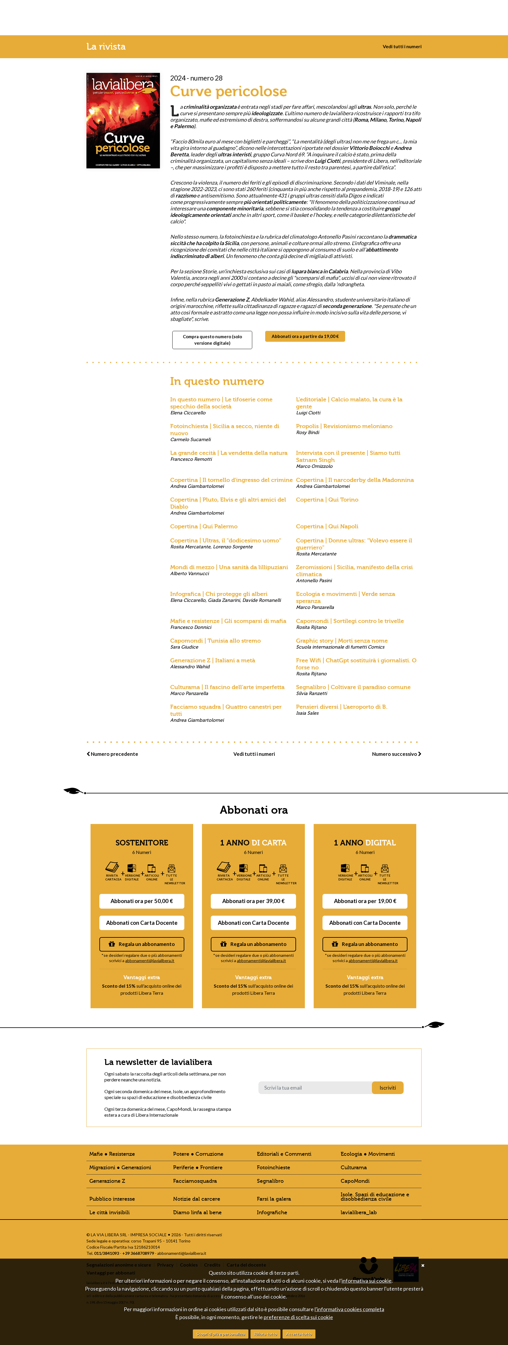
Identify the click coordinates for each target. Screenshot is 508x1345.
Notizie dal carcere (196, 1199)
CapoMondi (355, 1181)
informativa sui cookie (367, 1280)
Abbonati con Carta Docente (142, 922)
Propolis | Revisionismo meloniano (344, 429)
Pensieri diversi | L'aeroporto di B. (341, 710)
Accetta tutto (299, 1333)
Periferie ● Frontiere (198, 1168)
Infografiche (272, 1213)
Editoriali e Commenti (284, 1154)
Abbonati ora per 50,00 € (142, 900)
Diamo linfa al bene (197, 1213)
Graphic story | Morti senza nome (342, 643)
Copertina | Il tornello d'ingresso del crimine (231, 483)
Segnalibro (270, 1181)
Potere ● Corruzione (198, 1154)
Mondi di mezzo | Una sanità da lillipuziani (229, 570)
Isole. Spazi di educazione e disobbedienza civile (375, 1197)
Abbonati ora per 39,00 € (253, 900)
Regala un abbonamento (146, 944)
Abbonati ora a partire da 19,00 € (305, 336)
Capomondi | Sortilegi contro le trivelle (350, 624)
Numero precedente (114, 754)
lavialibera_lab (359, 1213)
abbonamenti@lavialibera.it (149, 960)
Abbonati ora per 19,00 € (365, 900)
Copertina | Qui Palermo (204, 526)
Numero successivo (395, 754)
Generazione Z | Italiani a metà (212, 663)
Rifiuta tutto (265, 1333)
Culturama (354, 1168)
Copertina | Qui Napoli (327, 526)
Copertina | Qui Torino (327, 499)
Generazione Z (107, 1181)
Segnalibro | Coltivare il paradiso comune (353, 690)
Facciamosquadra (195, 1181)
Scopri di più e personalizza (220, 1333)
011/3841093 (106, 1253)
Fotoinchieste (273, 1168)
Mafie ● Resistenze (112, 1154)
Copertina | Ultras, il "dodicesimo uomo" (225, 543)
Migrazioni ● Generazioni (120, 1168)
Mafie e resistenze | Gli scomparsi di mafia (228, 624)
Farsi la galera (274, 1199)
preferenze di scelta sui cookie (298, 1317)
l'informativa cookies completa (349, 1309)
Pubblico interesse (112, 1199)
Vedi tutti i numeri (402, 46)
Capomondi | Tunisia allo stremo (215, 643)
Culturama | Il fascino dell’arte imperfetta (227, 690)
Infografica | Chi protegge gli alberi (225, 597)
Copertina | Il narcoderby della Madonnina (355, 483)
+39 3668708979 (138, 1253)
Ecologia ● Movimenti (368, 1154)
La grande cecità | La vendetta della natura (229, 456)
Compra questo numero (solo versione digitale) (212, 340)
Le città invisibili (109, 1213)
